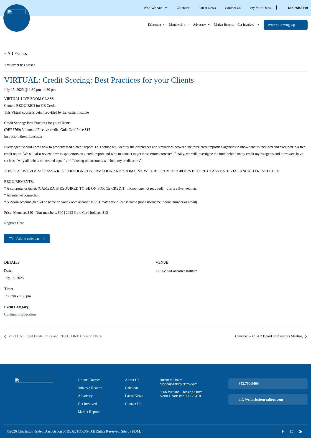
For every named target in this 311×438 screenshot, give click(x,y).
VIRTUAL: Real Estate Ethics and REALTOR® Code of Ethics (55, 336)
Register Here (14, 223)
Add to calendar (27, 238)
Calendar (183, 8)
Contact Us (233, 8)
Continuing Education (20, 314)
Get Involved (245, 24)
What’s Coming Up (281, 25)
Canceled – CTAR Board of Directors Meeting (269, 336)
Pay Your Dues (260, 8)
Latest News (207, 8)
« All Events (15, 53)
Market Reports (224, 24)
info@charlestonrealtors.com (261, 399)
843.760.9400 (298, 8)
